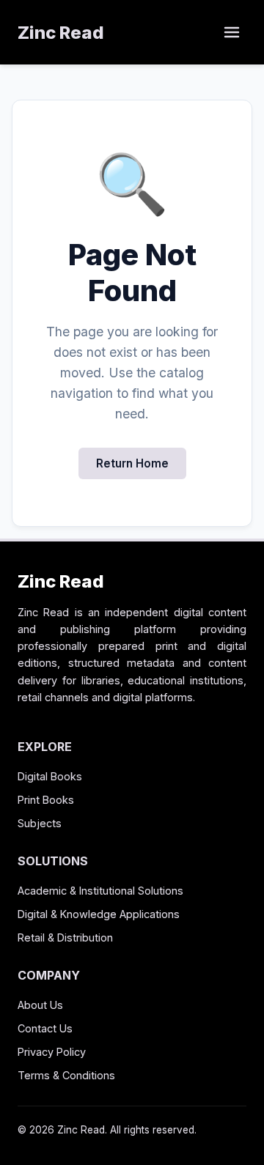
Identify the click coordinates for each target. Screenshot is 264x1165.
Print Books (46, 800)
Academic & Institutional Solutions (100, 890)
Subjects (40, 823)
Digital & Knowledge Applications (99, 914)
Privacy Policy (52, 1052)
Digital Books (50, 776)
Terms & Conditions (66, 1075)
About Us (40, 1005)
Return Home (132, 463)
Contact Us (45, 1028)
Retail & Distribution (65, 937)
